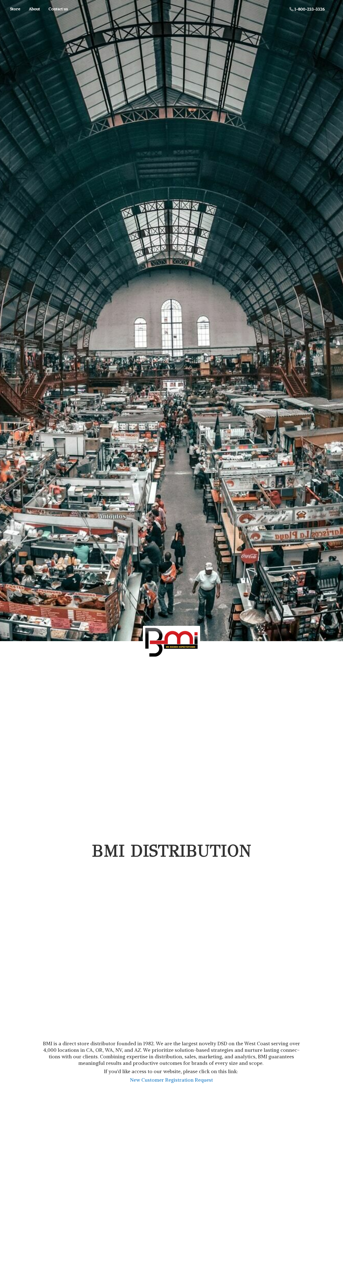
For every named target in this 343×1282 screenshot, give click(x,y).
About (34, 8)
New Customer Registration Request (171, 1080)
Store (15, 8)
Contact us (58, 8)
